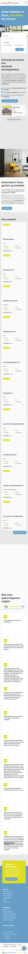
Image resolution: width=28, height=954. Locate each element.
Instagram (7, 938)
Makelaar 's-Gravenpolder (9, 918)
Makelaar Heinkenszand (9, 916)
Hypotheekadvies (7, 897)
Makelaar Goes (7, 909)
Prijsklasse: (6, 42)
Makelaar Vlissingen (8, 920)
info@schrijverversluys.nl (11, 934)
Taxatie (5, 900)
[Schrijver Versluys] (13, 3)
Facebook (7, 936)
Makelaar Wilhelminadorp (9, 913)
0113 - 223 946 (9, 932)
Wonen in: (6, 36)
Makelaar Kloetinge (8, 911)
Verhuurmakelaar (7, 895)
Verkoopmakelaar (7, 891)
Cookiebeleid (13, 946)
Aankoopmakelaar (7, 893)
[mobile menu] (26, 2)
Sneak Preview (7, 902)
